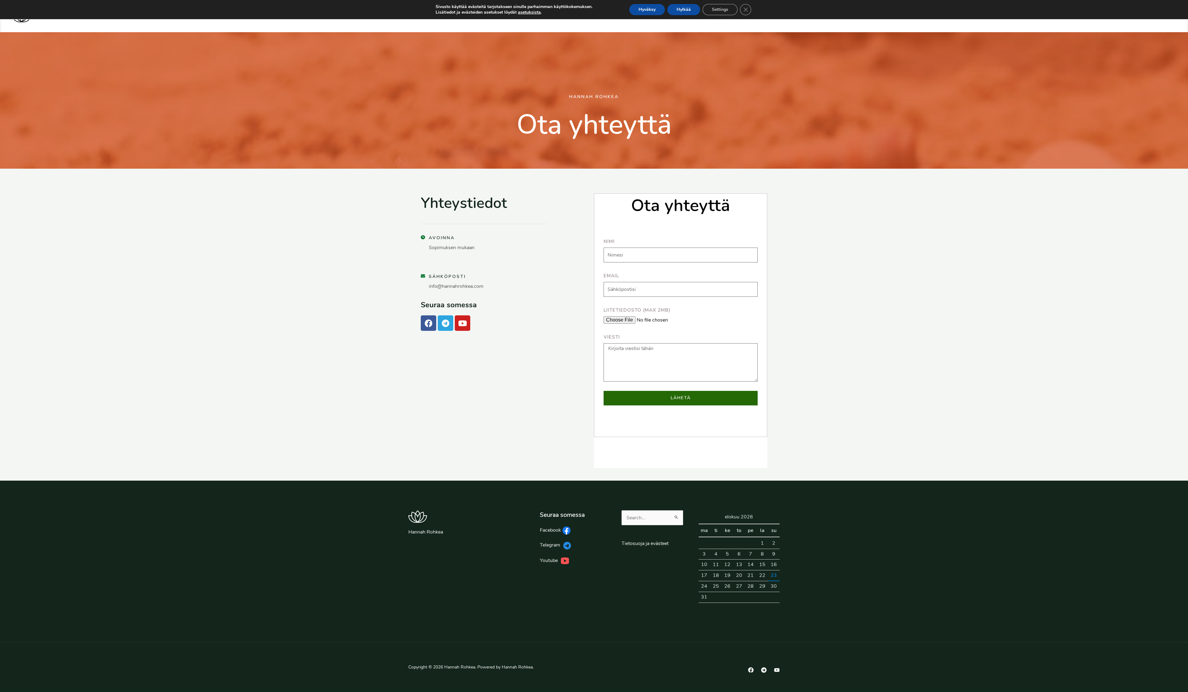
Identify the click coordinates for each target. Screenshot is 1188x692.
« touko (706, 614)
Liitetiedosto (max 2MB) (637, 310)
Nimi (609, 241)
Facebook (551, 530)
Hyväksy (647, 9)
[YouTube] (777, 670)
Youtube (550, 560)
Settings (720, 9)
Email (611, 276)
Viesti (612, 337)
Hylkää (684, 9)
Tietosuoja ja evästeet (645, 543)
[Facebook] (751, 670)
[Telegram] (764, 670)
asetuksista (529, 12)
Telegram (551, 545)
